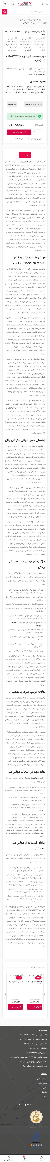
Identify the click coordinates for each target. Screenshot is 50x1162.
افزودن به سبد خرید (19, 132)
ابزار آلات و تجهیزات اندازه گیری (30, 19)
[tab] (25, 155)
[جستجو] (4, 11)
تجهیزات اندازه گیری (39, 22)
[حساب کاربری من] (13, 3)
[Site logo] (25, 3)
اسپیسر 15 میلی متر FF (16, 982)
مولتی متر (26, 22)
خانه (45, 19)
